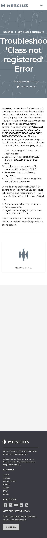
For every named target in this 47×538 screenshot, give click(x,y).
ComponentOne (34, 32)
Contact (6, 478)
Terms (6, 488)
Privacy (6, 484)
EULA (5, 491)
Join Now (11, 527)
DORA (6, 494)
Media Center (9, 481)
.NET (19, 32)
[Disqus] (23, 324)
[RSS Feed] (27, 505)
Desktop (8, 32)
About (6, 475)
